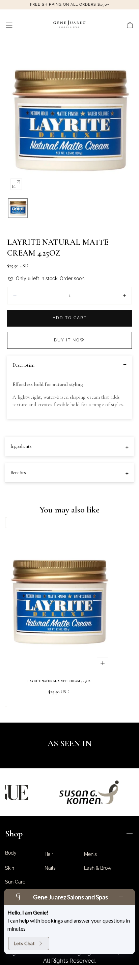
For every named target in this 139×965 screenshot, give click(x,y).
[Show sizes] (102, 663)
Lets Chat (24, 943)
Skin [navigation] (9, 868)
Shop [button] (14, 833)
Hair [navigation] (49, 854)
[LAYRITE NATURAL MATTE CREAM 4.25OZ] (58, 600)
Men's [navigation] (90, 854)
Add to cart (70, 317)
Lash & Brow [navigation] (97, 868)
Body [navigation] (11, 853)
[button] (9, 25)
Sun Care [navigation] (15, 882)
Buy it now (69, 340)
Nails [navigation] (50, 868)
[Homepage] (69, 25)
